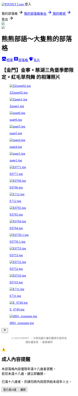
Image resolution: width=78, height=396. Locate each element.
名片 (37, 60)
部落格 (23, 60)
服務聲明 (47, 342)
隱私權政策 (31, 342)
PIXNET (24, 338)
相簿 (10, 60)
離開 (23, 389)
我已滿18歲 (9, 389)
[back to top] (5, 330)
